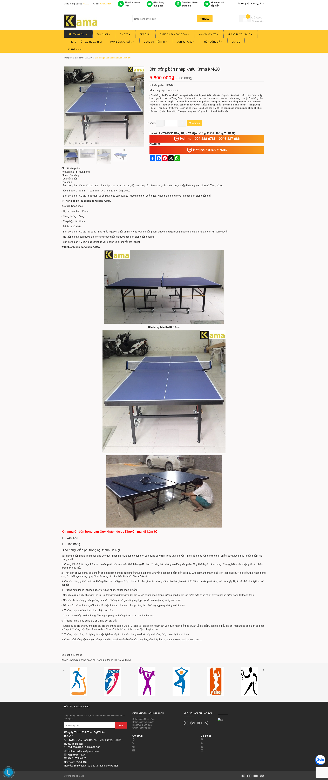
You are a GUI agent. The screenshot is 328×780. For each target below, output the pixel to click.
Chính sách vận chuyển (143, 721)
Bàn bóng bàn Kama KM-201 (78, 185)
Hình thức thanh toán (142, 724)
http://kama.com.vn (76, 754)
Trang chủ (68, 57)
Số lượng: (151, 123)
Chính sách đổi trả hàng (143, 718)
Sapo (81, 775)
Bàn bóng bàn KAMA (83, 57)
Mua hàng (194, 123)
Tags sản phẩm (70, 178)
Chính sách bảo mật (141, 727)
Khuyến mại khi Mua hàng (76, 171)
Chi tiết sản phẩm (71, 168)
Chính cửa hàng (70, 175)
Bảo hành (67, 182)
